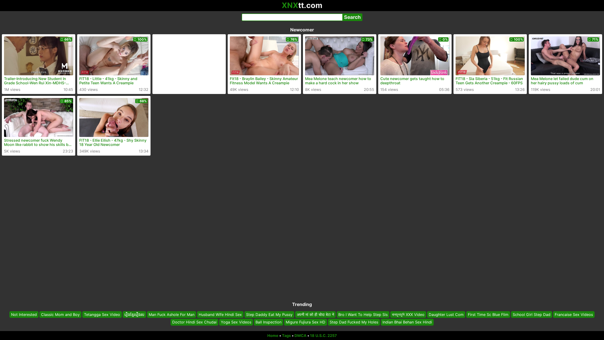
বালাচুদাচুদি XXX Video (408, 314)
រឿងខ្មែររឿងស (134, 314)
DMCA (300, 335)
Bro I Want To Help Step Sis (363, 314)
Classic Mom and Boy (60, 314)
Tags (286, 335)
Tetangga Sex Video (102, 314)
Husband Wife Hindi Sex (220, 314)
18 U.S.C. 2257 (323, 335)
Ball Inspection (268, 322)
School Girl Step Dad (531, 314)
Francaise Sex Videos (574, 314)
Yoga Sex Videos (236, 322)
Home (272, 335)
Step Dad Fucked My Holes (354, 322)
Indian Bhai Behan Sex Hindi (407, 322)
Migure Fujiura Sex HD (305, 322)
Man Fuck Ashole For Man (171, 314)
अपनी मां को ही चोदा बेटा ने (315, 314)
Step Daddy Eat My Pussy (269, 314)
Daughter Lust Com (446, 314)
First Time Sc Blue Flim (488, 314)
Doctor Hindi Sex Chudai (194, 322)
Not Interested (24, 314)
